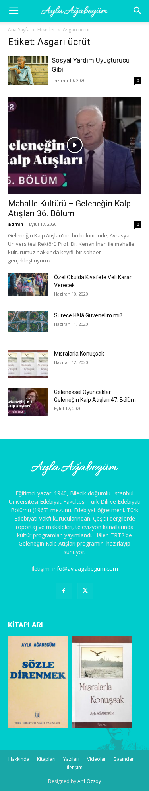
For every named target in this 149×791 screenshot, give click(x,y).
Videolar (96, 759)
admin (15, 224)
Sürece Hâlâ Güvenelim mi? (88, 315)
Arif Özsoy (89, 781)
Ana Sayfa (19, 29)
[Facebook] (64, 591)
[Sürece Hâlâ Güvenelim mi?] (28, 321)
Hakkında (18, 759)
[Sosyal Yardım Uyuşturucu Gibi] (28, 70)
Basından (124, 759)
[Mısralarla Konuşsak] (28, 364)
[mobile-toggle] (13, 11)
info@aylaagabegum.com (85, 568)
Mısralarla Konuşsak (79, 353)
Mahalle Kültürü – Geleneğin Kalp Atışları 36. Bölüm (69, 208)
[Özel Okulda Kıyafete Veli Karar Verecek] (28, 284)
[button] (138, 11)
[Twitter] (85, 591)
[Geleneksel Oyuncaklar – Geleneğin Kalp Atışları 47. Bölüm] (28, 402)
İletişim (75, 767)
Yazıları (71, 759)
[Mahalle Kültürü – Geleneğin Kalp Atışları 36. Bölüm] (74, 145)
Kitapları (46, 759)
